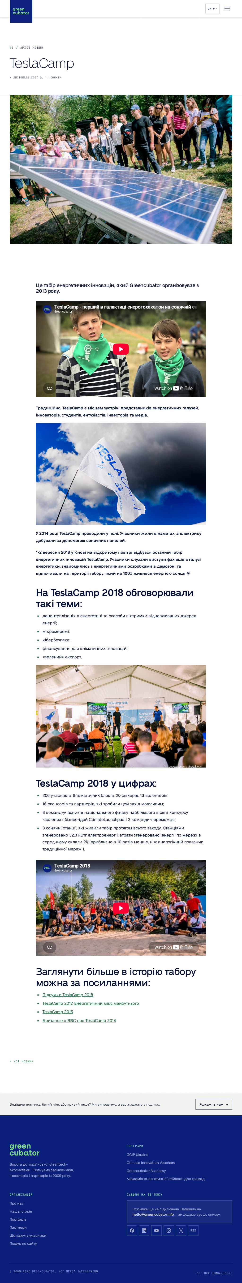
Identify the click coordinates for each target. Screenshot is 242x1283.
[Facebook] (132, 1230)
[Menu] (227, 9)
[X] (181, 1230)
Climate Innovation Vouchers (151, 1162)
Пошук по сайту (23, 1243)
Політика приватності (213, 1273)
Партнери (18, 1227)
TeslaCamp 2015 (58, 1011)
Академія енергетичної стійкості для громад (166, 1178)
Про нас (17, 1203)
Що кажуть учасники (28, 1235)
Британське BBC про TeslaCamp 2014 (79, 1020)
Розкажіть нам (211, 1104)
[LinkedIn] (144, 1230)
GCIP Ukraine (137, 1154)
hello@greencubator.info (153, 1214)
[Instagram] (169, 1230)
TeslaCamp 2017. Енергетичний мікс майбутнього (91, 1003)
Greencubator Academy (146, 1170)
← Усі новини (22, 1061)
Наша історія (21, 1211)
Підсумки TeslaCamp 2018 (68, 994)
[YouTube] (156, 1230)
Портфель (18, 1219)
